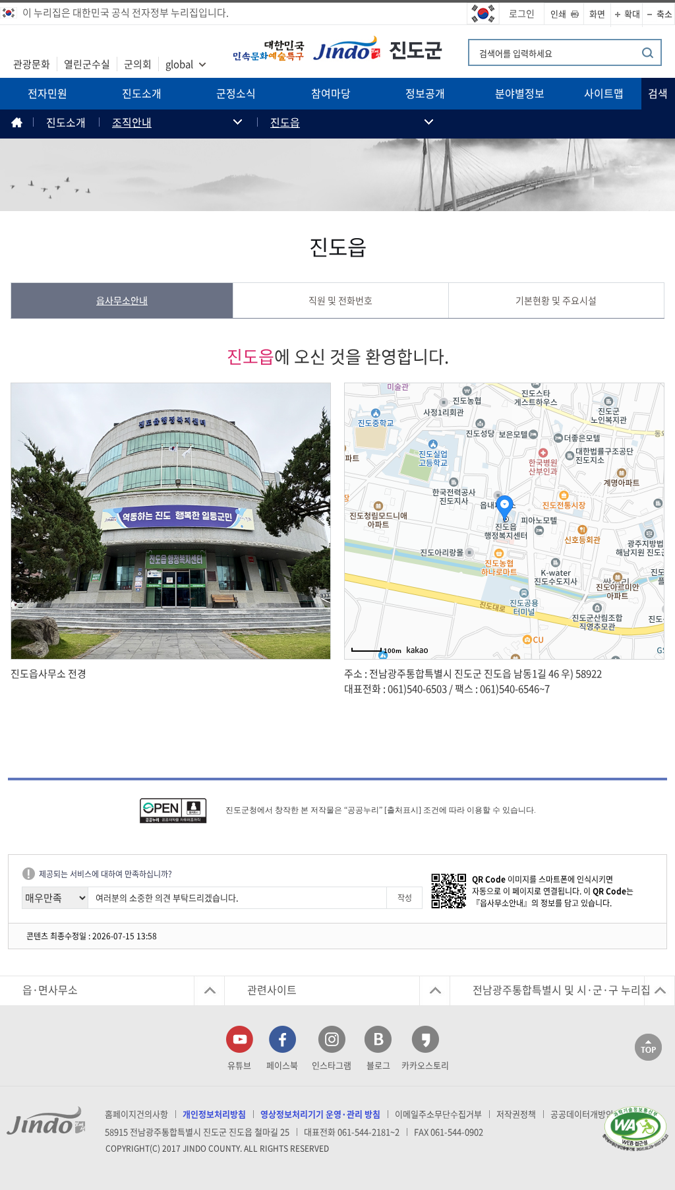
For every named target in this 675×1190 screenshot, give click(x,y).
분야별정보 (519, 93)
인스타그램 (331, 1065)
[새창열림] (181, 811)
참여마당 (331, 93)
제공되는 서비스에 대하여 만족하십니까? (105, 874)
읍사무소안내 (122, 300)
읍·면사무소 (50, 989)
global (179, 64)
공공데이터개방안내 (586, 1114)
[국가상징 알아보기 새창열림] (483, 14)
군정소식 (236, 93)
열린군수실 (87, 64)
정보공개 (425, 93)
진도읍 (285, 122)
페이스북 (282, 1065)
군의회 (138, 64)
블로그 (378, 1065)
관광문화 (31, 64)
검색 (658, 93)
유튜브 (239, 1065)
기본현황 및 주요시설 (556, 300)
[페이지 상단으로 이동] (648, 1045)
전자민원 (47, 93)
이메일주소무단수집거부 (438, 1114)
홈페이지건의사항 (136, 1114)
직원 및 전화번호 (340, 300)
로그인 (522, 13)
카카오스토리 (425, 1065)
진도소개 (141, 93)
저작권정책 (516, 1114)
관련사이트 (272, 989)
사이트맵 (604, 93)
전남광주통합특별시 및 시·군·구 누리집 (562, 989)
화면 (597, 13)
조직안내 (132, 122)
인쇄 (558, 13)
